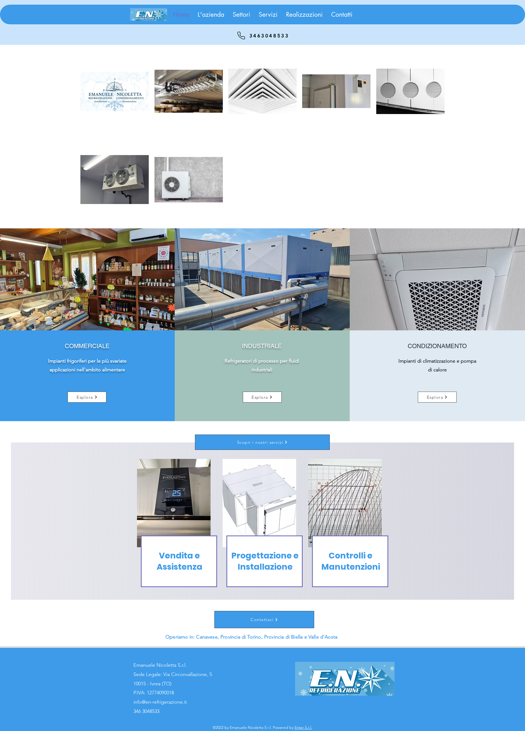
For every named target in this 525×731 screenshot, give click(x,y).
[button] (241, 14)
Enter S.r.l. (303, 727)
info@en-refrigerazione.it (160, 702)
